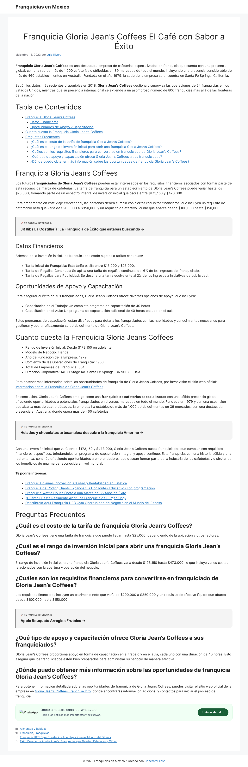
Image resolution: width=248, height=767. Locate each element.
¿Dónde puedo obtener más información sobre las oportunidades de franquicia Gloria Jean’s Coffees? (109, 161)
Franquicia (26, 733)
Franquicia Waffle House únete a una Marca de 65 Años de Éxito (75, 493)
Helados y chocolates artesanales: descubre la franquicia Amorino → (82, 432)
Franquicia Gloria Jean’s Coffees (50, 117)
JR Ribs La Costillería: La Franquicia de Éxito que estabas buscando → (82, 229)
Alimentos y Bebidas (33, 728)
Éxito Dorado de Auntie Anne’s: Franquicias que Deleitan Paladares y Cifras (68, 741)
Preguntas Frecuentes (42, 137)
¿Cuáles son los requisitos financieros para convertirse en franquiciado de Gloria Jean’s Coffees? (105, 152)
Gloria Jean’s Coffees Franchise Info (63, 691)
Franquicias (42, 733)
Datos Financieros (44, 122)
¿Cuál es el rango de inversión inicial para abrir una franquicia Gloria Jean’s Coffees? (96, 147)
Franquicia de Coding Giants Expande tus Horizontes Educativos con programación (90, 488)
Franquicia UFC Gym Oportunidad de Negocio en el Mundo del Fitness (65, 737)
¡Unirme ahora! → (213, 712)
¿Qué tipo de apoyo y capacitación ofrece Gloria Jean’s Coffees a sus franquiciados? (96, 157)
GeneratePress (155, 761)
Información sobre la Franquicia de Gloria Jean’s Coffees (59, 387)
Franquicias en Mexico (42, 7)
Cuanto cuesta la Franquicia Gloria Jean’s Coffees (64, 132)
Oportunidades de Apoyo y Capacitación (62, 127)
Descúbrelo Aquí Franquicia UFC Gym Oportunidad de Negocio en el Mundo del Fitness (93, 503)
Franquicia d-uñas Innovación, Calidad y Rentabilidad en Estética (76, 483)
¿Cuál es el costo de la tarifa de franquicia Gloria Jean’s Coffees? (81, 142)
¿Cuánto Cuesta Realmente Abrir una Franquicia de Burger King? (75, 498)
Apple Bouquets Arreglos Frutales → (53, 621)
